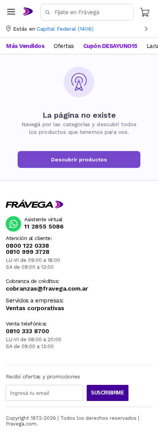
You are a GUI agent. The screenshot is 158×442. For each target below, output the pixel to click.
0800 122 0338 (27, 246)
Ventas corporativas (35, 308)
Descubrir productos (79, 159)
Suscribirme (107, 393)
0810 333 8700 (27, 331)
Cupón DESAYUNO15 (110, 46)
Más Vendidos (25, 46)
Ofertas (64, 46)
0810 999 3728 (27, 252)
